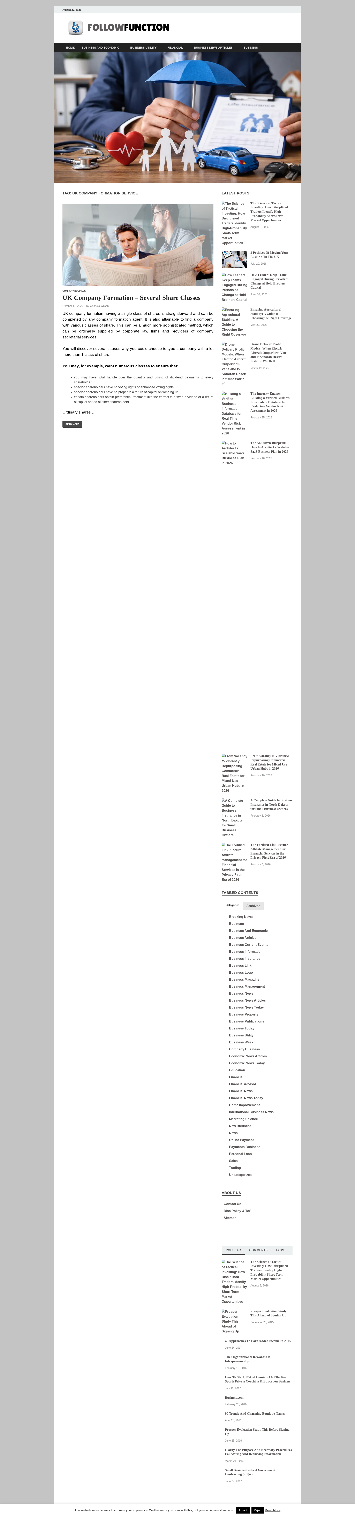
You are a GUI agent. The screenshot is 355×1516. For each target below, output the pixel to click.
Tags (280, 1250)
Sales (233, 1161)
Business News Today (246, 1007)
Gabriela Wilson (99, 305)
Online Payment (241, 1140)
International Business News (251, 1112)
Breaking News (241, 917)
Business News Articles (213, 47)
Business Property (243, 1014)
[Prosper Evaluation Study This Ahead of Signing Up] (234, 1311)
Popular (233, 1250)
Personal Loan (240, 1154)
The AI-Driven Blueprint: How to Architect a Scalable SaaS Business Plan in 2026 (269, 447)
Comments (258, 1250)
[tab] (232, 905)
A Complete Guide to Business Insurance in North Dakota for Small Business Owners (271, 805)
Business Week (241, 1042)
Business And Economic (100, 47)
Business (250, 47)
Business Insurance (244, 958)
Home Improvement (244, 1105)
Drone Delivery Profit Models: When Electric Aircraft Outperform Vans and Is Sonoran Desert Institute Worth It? (268, 352)
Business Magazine (244, 979)
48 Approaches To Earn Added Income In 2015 (258, 1341)
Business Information (246, 951)
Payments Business (244, 1147)
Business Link (240, 965)
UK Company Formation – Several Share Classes (131, 297)
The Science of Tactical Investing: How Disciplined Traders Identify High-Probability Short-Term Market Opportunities (269, 211)
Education (237, 1070)
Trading (235, 1168)
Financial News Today (246, 1098)
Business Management (247, 986)
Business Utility (143, 47)
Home (70, 47)
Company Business (74, 291)
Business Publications (246, 1021)
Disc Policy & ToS (237, 1211)
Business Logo (241, 972)
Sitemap (230, 1218)
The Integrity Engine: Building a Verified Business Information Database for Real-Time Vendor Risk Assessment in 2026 (269, 402)
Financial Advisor (242, 1084)
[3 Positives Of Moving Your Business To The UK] (234, 253)
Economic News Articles (248, 1056)
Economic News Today (247, 1063)
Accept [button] (243, 1510)
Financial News (241, 1091)
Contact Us (232, 1204)
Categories (232, 905)
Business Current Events (248, 944)
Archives (253, 906)
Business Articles (242, 937)
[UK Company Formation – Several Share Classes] (137, 245)
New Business (240, 1126)
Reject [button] (258, 1510)
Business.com (234, 1397)
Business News (241, 993)
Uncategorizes (240, 1175)
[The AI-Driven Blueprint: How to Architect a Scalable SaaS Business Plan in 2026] (234, 443)
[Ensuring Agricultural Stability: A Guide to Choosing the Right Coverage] (234, 310)
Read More (70, 423)
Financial (175, 47)
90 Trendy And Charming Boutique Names (255, 1413)
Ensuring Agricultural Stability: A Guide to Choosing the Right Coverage (271, 314)
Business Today (241, 1028)
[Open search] (290, 48)
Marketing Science (243, 1119)
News (233, 1133)
